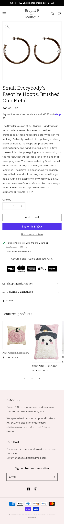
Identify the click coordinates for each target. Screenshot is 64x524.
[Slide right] (58, 50)
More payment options (32, 234)
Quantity (6, 200)
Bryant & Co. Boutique (23, 515)
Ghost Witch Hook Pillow (44, 366)
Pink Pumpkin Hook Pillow (15, 353)
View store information (18, 252)
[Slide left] (6, 50)
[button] (4, 13)
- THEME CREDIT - (39, 515)
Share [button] (9, 300)
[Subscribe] (53, 476)
